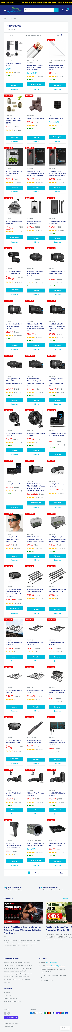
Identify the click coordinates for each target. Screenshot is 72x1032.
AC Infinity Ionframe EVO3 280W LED (35, 644)
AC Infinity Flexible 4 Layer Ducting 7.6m (57, 485)
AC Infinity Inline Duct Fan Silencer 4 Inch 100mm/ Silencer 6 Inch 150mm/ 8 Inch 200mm (13, 593)
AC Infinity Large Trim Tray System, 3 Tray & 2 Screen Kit (57, 692)
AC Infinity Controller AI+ (13, 484)
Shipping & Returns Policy (12, 1001)
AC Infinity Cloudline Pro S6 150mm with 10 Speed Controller (57, 274)
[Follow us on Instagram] (8, 1013)
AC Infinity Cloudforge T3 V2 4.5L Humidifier (35, 222)
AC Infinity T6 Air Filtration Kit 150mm (35, 794)
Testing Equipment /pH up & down (57, 61)
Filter (11, 35)
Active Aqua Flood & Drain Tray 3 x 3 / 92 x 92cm (57, 844)
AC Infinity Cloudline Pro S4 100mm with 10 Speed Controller (35, 274)
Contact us (57, 454)
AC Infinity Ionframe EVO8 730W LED (35, 691)
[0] (67, 10)
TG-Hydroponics (32, 738)
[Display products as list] (64, 35)
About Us (7, 992)
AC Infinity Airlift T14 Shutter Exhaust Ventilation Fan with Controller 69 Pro (57, 173)
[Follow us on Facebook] (5, 1013)
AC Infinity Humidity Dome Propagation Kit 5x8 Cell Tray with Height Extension (35, 539)
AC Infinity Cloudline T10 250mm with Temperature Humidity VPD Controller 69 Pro (35, 327)
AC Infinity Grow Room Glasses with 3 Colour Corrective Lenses (12, 539)
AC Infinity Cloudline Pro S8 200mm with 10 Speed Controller (14, 326)
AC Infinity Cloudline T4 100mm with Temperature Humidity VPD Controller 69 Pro (14, 382)
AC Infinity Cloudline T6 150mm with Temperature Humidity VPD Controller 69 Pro (35, 382)
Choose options (36, 84)
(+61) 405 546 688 (51, 962)
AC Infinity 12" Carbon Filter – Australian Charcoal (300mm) (14, 173)
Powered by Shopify (9, 1026)
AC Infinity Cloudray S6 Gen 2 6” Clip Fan (14, 434)
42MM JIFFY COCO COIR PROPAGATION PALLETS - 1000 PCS (14, 121)
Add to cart (14, 85)
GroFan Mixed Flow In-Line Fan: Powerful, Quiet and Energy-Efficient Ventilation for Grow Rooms (22, 930)
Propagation (9, 116)
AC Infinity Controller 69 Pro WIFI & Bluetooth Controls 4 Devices (57, 435)
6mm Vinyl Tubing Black (56, 118)
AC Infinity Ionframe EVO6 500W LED (14, 691)
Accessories (10, 60)
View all (66, 898)
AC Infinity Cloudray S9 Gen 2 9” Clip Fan (36, 434)
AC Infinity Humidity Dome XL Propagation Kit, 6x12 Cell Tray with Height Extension (57, 539)
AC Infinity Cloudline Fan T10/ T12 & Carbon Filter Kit (14, 272)
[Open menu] (5, 10)
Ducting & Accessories (34, 840)
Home (5, 18)
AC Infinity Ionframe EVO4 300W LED (56, 644)
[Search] (56, 10)
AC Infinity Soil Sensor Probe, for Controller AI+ (34, 741)
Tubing (51, 116)
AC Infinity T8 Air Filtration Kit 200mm (57, 794)
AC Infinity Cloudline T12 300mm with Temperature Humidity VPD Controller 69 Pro (57, 327)
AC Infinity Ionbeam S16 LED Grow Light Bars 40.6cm (57, 590)
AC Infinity (9, 168)
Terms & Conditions (10, 998)
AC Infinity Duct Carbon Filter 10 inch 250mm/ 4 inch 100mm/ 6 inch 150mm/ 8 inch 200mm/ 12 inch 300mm (36, 487)
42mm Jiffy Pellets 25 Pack (35, 118)
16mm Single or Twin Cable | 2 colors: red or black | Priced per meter (35, 67)
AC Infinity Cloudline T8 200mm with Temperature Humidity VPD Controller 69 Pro (57, 382)
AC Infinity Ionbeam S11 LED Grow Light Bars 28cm (35, 590)
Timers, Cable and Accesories (32, 61)
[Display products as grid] (61, 35)
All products (12, 18)
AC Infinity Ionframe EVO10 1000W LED (14, 644)
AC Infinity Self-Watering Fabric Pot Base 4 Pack (13, 741)
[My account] (63, 10)
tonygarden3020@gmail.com (55, 966)
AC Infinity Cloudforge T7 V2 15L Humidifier (57, 222)
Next (61, 873)
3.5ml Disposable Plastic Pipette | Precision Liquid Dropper (56, 67)
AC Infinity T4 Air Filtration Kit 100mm (14, 794)
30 (42, 873)
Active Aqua (52, 840)
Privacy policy (8, 995)
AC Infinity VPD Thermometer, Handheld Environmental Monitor (13, 845)
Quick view (14, 89)
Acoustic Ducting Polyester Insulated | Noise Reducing (35, 844)
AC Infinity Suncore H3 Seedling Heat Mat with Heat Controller (57, 743)
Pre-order (15, 188)
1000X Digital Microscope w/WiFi (13, 64)
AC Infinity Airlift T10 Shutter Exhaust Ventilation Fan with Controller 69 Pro (35, 173)
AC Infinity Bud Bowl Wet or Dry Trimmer (14, 222)
